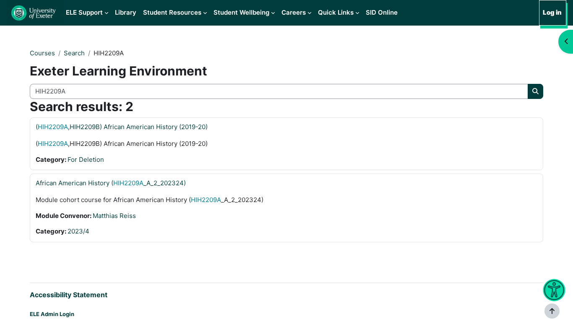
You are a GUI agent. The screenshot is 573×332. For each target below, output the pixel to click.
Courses (42, 53)
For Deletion (86, 159)
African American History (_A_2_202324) (111, 183)
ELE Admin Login (52, 314)
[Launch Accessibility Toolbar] (553, 290)
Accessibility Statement (68, 294)
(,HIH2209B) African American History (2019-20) (122, 127)
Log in (552, 12)
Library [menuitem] (125, 12)
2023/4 (78, 231)
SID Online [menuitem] (382, 12)
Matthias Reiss (114, 216)
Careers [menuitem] (293, 12)
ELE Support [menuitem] (84, 12)
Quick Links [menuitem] (336, 12)
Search (74, 53)
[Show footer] (552, 311)
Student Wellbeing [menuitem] (241, 12)
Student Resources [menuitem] (172, 12)
